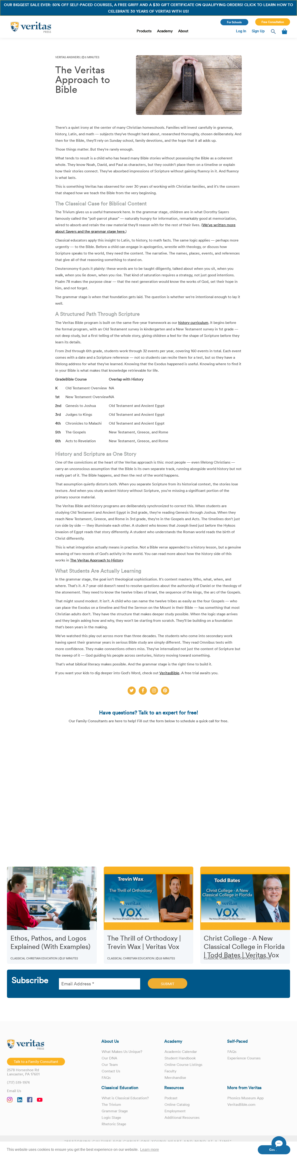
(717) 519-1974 (18, 1082)
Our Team (110, 1064)
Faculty (170, 1071)
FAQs (106, 1077)
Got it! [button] (274, 1150)
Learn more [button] (149, 1150)
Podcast (171, 1098)
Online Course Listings (183, 1064)
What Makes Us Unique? (122, 1051)
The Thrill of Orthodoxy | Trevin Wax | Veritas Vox (144, 942)
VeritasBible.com (241, 1104)
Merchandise (175, 1077)
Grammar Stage (115, 1111)
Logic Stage (111, 1117)
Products (144, 31)
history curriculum (193, 322)
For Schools (234, 22)
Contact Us (111, 1071)
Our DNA (109, 1058)
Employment (175, 1111)
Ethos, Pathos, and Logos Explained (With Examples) (50, 942)
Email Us (14, 1090)
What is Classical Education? (125, 1098)
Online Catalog (177, 1104)
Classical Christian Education (33, 958)
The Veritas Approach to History (96, 560)
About (183, 31)
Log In (241, 31)
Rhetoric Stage (114, 1124)
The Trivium (111, 1104)
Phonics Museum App (245, 1098)
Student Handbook (180, 1058)
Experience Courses (244, 1058)
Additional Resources (182, 1117)
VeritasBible (169, 673)
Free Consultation (272, 22)
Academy (165, 31)
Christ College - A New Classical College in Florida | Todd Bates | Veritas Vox (244, 946)
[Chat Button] (278, 1143)
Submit (167, 983)
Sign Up (258, 31)
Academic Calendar (181, 1051)
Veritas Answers (67, 57)
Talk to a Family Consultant (36, 1061)
